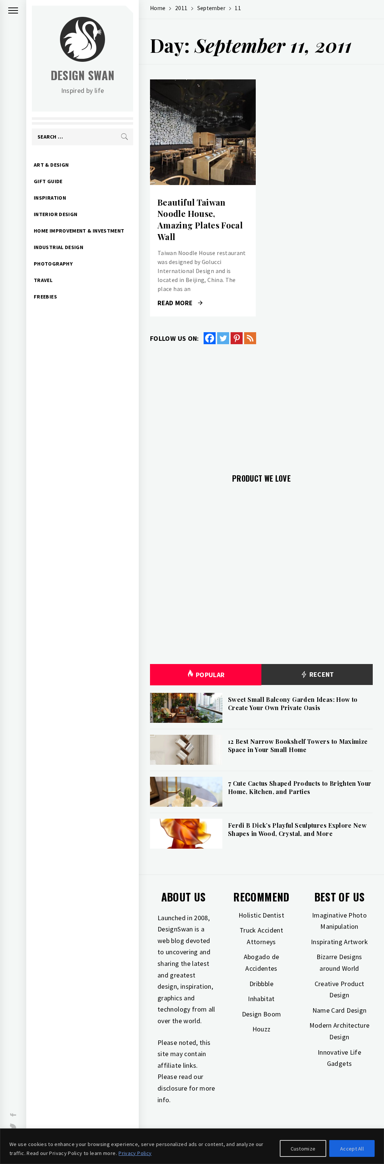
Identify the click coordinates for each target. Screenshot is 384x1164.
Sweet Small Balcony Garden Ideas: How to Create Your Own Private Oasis (292, 703)
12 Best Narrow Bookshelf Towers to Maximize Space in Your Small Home (298, 745)
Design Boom (261, 1014)
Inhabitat (261, 998)
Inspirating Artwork (339, 941)
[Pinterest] (237, 338)
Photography (53, 263)
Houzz (261, 1029)
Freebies (45, 296)
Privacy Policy (135, 1153)
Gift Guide (48, 181)
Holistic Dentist (261, 915)
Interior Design (55, 214)
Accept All (352, 1148)
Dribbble (261, 983)
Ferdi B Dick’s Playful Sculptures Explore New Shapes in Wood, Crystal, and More (297, 829)
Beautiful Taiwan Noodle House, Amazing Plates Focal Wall (200, 219)
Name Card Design (339, 1010)
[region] (192, 1146)
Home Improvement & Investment (79, 230)
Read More (203, 132)
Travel (43, 280)
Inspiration (50, 197)
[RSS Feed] (250, 338)
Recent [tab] (321, 674)
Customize (303, 1148)
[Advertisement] (261, 404)
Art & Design (51, 164)
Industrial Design (58, 247)
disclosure (173, 1088)
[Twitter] (223, 338)
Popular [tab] (210, 674)
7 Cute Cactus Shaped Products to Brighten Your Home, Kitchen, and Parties (300, 787)
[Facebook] (210, 338)
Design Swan (83, 75)
